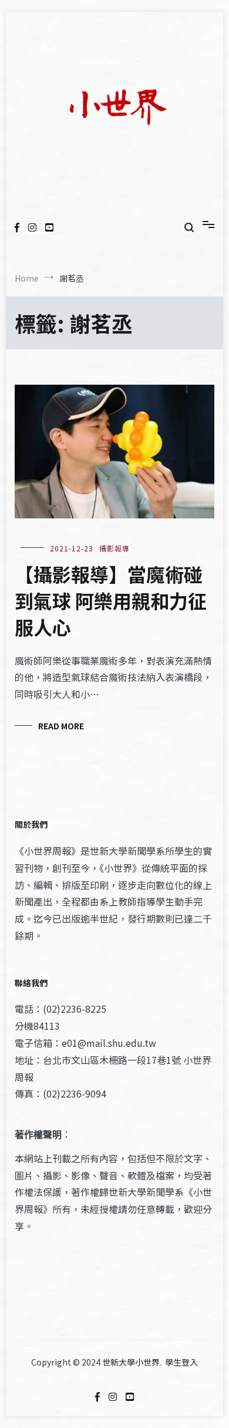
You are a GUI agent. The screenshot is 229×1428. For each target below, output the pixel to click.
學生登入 (181, 1362)
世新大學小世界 (131, 1362)
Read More (61, 726)
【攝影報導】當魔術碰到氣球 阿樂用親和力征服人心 (111, 600)
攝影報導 (114, 548)
